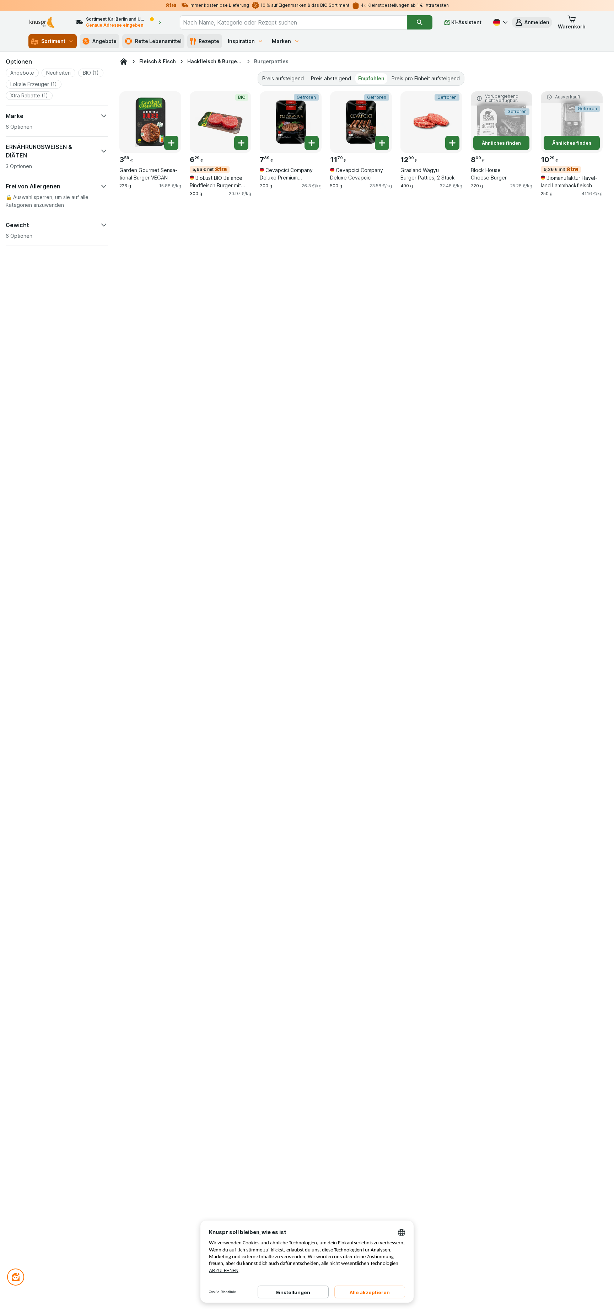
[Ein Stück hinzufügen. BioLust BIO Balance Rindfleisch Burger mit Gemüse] (241, 143)
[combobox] (293, 22)
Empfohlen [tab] (371, 78)
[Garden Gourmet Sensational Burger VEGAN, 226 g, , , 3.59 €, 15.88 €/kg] (150, 122)
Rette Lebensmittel (158, 41)
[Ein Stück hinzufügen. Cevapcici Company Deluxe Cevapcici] (382, 143)
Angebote (104, 41)
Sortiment (53, 41)
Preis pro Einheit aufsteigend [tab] (426, 78)
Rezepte (209, 41)
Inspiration (241, 41)
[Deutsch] (499, 22)
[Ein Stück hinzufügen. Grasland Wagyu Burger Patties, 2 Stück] (452, 143)
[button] (532, 22)
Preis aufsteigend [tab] (283, 78)
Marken (281, 41)
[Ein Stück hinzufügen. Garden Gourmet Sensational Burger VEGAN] (171, 143)
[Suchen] (419, 22)
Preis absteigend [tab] (331, 78)
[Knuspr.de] (123, 61)
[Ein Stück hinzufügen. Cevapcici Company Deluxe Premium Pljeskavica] (312, 143)
